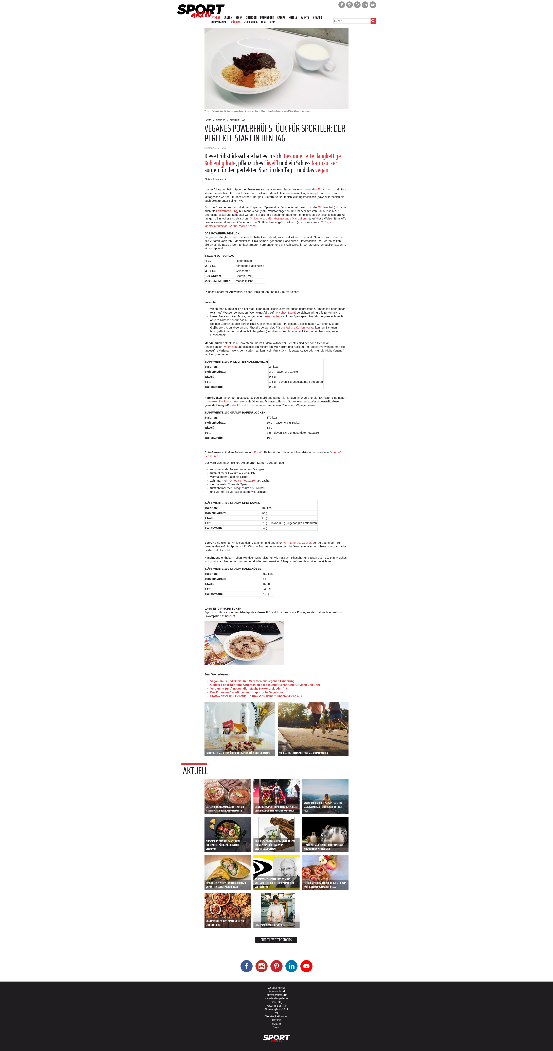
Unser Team (277, 1020)
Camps (281, 17)
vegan (321, 169)
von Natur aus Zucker (297, 542)
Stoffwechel (325, 207)
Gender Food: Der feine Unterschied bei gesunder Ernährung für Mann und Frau (265, 684)
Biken (239, 17)
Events (305, 17)
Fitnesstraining (218, 22)
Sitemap (276, 1027)
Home (207, 120)
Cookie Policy (276, 1002)
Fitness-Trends (268, 22)
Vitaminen (230, 346)
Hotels (293, 17)
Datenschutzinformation (276, 994)
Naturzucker (324, 162)
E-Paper (317, 17)
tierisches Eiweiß (285, 312)
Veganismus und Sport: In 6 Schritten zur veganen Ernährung (252, 681)
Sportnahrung (251, 22)
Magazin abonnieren (276, 987)
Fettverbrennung (226, 211)
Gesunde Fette (299, 156)
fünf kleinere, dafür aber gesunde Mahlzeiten (277, 218)
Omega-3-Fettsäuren (242, 480)
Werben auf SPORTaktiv (277, 1005)
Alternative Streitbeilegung (276, 1016)
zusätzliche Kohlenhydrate (297, 327)
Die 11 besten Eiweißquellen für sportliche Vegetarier (246, 692)
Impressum (276, 1023)
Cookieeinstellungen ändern (276, 998)
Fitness (215, 17)
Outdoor (251, 17)
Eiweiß (271, 162)
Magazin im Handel (276, 991)
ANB (276, 1012)
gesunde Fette (273, 316)
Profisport (267, 17)
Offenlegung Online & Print (276, 1009)
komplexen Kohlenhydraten (221, 401)
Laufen (228, 17)
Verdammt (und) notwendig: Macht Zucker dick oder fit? (248, 688)
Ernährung (235, 22)
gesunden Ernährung (317, 189)
